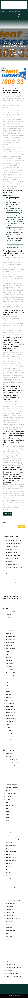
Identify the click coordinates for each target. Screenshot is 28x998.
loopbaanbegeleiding (12, 839)
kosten (8, 830)
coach (7, 778)
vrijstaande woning (11, 930)
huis (7, 808)
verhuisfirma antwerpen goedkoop (13, 920)
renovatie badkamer (12, 888)
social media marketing (13, 900)
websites (8, 958)
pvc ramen (9, 878)
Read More (8, 513)
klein (7, 817)
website (8, 946)
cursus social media (12, 787)
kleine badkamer (11, 823)
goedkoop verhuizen (12, 793)
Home (12, 50)
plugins (8, 866)
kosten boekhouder (12, 833)
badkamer (9, 756)
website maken (10, 955)
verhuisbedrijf (10, 912)
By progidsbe (20, 88)
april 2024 (9, 697)
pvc (7, 875)
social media (10, 897)
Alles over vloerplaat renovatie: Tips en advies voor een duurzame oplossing (13, 557)
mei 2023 (8, 731)
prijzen (8, 872)
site (7, 894)
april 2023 (9, 734)
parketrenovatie (11, 860)
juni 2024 (8, 691)
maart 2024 (9, 700)
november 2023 (10, 712)
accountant (9, 753)
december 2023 (10, 709)
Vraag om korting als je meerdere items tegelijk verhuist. (13, 204)
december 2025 (10, 636)
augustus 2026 (10, 611)
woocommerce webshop (13, 967)
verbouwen (9, 906)
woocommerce (10, 964)
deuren (8, 790)
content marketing (11, 784)
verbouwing (9, 909)
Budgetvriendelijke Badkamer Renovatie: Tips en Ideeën (14, 567)
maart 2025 (9, 663)
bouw (7, 772)
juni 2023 (8, 727)
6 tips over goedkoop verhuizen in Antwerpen (11, 91)
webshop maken (11, 943)
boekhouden (9, 769)
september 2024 (11, 682)
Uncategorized (10, 903)
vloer (7, 924)
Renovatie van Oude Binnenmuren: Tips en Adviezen (12, 583)
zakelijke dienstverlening (13, 976)
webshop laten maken (12, 939)
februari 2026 (10, 630)
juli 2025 (8, 651)
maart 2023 (9, 737)
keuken (8, 814)
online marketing (11, 851)
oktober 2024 (10, 679)
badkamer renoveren (12, 762)
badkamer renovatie (12, 759)
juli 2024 (8, 688)
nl (6, 848)
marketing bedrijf (11, 845)
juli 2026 (8, 615)
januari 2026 (9, 633)
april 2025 (9, 660)
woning (8, 961)
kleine (8, 820)
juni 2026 (8, 618)
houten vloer (10, 805)
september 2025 (11, 645)
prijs (7, 869)
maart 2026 (9, 627)
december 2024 (11, 673)
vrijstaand (9, 927)
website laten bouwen (13, 949)
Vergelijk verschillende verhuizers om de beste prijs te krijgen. (15, 198)
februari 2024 (10, 703)
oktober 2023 (10, 715)
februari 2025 (10, 666)
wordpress (9, 970)
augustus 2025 (10, 648)
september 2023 (11, 718)
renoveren (9, 891)
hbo (7, 802)
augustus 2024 (10, 685)
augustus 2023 (10, 721)
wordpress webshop (12, 973)
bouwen (8, 775)
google (8, 799)
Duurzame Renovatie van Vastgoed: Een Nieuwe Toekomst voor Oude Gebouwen (13, 544)
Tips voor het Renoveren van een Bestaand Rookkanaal (14, 575)
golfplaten (9, 796)
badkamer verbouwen (12, 766)
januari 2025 (9, 669)
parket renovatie (11, 857)
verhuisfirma (9, 915)
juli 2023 (8, 724)
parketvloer (9, 863)
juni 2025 (8, 654)
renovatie (9, 885)
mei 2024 (9, 694)
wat (7, 933)
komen (8, 827)
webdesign (9, 936)
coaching (8, 781)
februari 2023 (10, 740)
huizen (8, 811)
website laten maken (12, 952)
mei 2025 (9, 657)
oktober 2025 (10, 642)
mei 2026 (9, 621)
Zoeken (5, 522)
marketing (9, 842)
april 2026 (9, 624)
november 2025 (10, 639)
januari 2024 (9, 706)
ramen (8, 881)
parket (8, 854)
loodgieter (9, 836)
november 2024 (10, 676)
